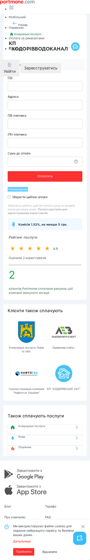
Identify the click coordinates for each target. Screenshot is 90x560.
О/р (10, 78)
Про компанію (14, 517)
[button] (9, 68)
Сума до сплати (19, 153)
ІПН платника (17, 134)
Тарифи (50, 506)
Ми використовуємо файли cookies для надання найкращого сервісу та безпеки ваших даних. (43, 530)
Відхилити (49, 552)
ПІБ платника (17, 115)
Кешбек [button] (15, 49)
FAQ (48, 517)
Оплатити (45, 176)
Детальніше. (22, 541)
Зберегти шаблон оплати (29, 197)
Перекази (16, 28)
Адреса (13, 96)
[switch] (9, 196)
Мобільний (17, 17)
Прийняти (23, 552)
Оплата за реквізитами (26, 38)
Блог (7, 506)
